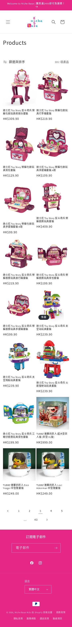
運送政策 (44, 618)
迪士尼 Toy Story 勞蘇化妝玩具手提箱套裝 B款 (18, 225)
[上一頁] (8, 511)
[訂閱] (56, 548)
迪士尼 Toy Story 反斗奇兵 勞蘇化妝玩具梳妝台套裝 (19, 112)
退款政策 (61, 612)
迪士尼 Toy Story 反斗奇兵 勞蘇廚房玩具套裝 (52, 220)
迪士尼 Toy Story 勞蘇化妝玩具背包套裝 (18, 169)
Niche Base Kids (23, 612)
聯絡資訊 (57, 618)
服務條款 (31, 618)
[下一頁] (46, 519)
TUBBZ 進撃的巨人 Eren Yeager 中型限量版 (16, 487)
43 (35, 519)
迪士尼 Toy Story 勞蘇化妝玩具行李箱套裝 (52, 112)
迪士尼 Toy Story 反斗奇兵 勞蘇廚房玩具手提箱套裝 (19, 327)
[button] (8, 22)
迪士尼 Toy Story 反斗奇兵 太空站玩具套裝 (52, 327)
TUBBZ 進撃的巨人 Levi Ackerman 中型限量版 (49, 487)
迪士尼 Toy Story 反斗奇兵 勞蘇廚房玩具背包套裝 (52, 276)
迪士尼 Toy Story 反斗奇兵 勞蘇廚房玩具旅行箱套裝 (19, 276)
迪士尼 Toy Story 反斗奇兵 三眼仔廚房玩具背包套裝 (19, 435)
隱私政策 (18, 618)
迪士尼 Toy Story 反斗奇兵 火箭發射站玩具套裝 (52, 384)
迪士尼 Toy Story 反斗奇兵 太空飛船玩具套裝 (19, 379)
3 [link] (40, 511)
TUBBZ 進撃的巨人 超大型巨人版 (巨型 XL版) (52, 435)
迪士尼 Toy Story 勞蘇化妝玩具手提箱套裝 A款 (52, 169)
